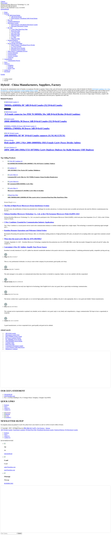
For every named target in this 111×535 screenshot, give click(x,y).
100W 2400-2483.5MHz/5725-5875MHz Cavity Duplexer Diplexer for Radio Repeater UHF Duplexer (49, 150)
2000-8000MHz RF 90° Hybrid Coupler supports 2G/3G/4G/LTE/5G (34, 135)
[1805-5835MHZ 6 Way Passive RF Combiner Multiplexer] (12, 168)
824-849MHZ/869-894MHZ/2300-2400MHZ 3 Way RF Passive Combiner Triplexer (31, 163)
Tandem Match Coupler (31, 90)
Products (6, 13)
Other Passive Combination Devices (17, 51)
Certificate (10, 67)
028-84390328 (5, 9)
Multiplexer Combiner (11, 349)
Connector (10, 57)
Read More (7, 109)
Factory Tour (11, 68)
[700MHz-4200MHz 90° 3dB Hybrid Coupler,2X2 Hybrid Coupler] (11, 102)
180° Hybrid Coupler (6, 430)
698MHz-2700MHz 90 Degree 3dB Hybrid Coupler (27, 128)
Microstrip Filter (15, 34)
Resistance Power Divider (18, 49)
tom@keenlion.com (9, 396)
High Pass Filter (15, 38)
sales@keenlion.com (9, 467)
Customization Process (14, 60)
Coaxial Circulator (13, 56)
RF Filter (10, 28)
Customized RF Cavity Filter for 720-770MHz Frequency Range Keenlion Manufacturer (33, 177)
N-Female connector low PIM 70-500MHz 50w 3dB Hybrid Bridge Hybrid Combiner (42, 114)
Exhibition (10, 65)
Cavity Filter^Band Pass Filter (19, 29)
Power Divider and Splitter (15, 43)
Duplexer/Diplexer (13, 40)
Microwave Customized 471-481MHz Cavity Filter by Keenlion (26, 190)
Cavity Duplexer (15, 42)
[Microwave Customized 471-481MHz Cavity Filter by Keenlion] (13, 188)
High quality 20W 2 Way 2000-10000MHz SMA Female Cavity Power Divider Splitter (42, 142)
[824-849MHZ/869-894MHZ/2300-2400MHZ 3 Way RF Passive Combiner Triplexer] (15, 161)
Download (7, 71)
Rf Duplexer (4, 90)
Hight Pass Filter (10, 344)
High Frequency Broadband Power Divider (23, 45)
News (5, 62)
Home (6, 12)
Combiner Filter (9, 342)
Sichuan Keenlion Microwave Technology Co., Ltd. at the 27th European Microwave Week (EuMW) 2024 (41, 214)
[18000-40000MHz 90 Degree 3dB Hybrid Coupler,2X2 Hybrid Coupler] (9, 119)
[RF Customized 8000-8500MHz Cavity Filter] (13, 181)
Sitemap (48, 428)
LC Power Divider (16, 46)
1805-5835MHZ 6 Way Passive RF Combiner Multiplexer (24, 170)
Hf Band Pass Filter (31, 430)
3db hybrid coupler (10, 333)
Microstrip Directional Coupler (19, 26)
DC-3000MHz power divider (13, 339)
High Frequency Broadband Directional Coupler (24, 24)
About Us (7, 63)
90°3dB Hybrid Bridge (14, 15)
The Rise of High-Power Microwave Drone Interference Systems (26, 206)
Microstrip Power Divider (18, 48)
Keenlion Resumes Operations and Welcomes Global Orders (25, 230)
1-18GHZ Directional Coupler (16, 90)
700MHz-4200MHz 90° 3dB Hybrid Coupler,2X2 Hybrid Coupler (33, 105)
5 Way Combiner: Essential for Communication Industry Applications (29, 222)
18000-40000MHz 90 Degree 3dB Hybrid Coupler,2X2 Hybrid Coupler (35, 121)
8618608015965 (8, 483)
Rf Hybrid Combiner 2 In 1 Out (101, 89)
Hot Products (40, 428)
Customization (8, 59)
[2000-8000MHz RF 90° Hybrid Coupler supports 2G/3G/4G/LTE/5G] (11, 133)
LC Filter (13, 37)
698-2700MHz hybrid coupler (13, 336)
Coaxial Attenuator (13, 53)
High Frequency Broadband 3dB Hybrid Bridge (24, 18)
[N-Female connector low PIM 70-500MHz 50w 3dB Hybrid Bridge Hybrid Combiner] (10, 112)
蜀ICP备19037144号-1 (30, 428)
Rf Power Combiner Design (13, 338)
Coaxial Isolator (12, 54)
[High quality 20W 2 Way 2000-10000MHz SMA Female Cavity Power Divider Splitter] (9, 140)
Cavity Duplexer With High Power (15, 347)
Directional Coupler (13, 23)
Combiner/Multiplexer (14, 21)
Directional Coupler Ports (12, 335)
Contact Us (7, 70)
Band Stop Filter (15, 31)
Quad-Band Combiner (19, 430)
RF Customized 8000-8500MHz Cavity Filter (20, 184)
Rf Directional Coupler (71, 430)
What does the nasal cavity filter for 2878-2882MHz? (23, 239)
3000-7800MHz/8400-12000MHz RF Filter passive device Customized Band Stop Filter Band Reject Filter (38, 197)
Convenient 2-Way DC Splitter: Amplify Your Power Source (25, 247)
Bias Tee (10, 20)
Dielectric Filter (15, 35)
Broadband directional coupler (45, 430)
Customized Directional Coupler (14, 346)
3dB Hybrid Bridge (16, 17)
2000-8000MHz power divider (13, 341)
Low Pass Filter (15, 32)
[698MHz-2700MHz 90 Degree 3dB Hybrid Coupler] (20, 126)
